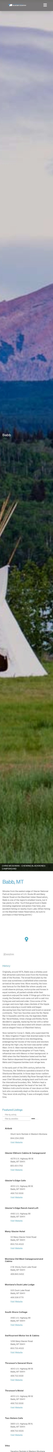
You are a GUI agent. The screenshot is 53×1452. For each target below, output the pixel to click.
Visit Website (16, 1142)
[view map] (37, 1118)
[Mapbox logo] (8, 954)
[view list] (33, 1118)
